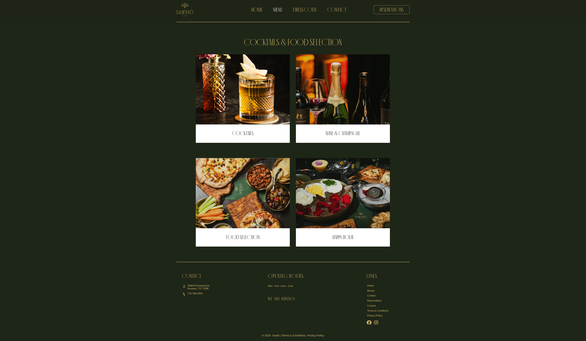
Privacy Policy (315, 335)
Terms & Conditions (294, 335)
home (257, 9)
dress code (305, 9)
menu (277, 9)
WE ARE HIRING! (281, 298)
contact (336, 9)
